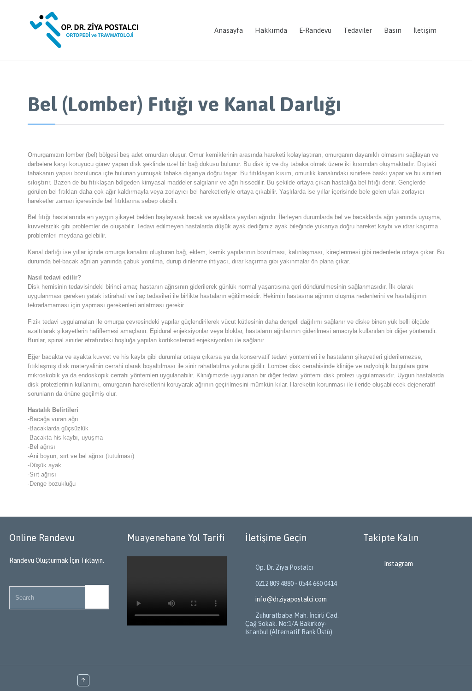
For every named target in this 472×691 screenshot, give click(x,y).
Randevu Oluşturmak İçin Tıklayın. (56, 560)
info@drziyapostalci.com (286, 599)
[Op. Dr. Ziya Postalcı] (85, 30)
